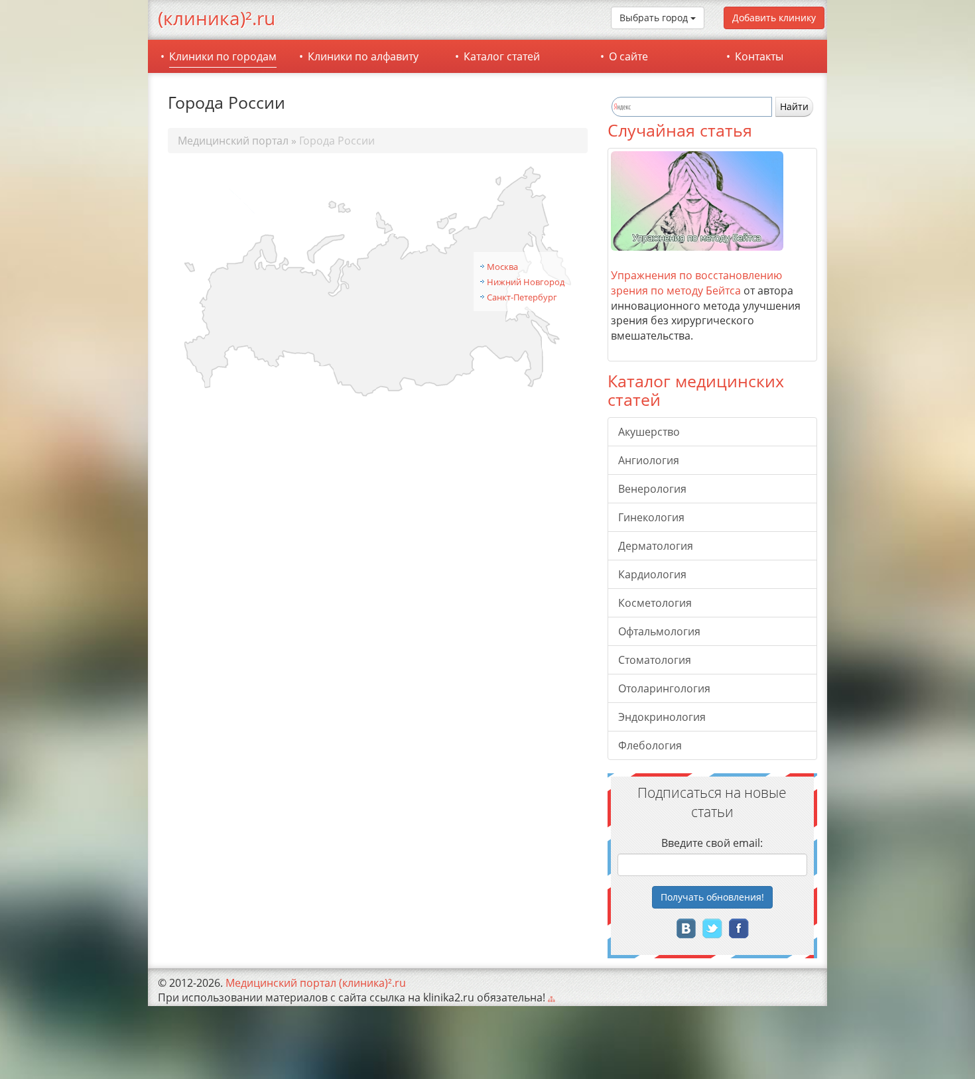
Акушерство (649, 431)
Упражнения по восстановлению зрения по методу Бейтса (696, 283)
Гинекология (651, 517)
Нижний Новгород (525, 282)
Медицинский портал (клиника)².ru (316, 983)
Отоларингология (664, 688)
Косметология (655, 603)
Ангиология (648, 460)
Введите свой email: (712, 843)
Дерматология (655, 546)
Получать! (712, 897)
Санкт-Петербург (522, 297)
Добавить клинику (774, 17)
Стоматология (654, 660)
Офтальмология (659, 631)
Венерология (652, 488)
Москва (502, 267)
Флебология (650, 745)
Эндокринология (662, 717)
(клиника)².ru (216, 18)
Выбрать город (654, 17)
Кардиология (652, 574)
